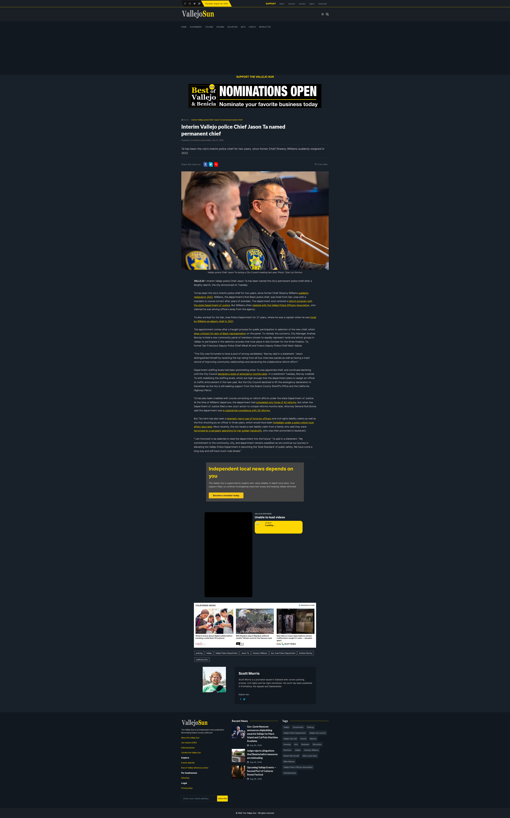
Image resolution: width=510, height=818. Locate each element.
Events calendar (188, 763)
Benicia (313, 738)
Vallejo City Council (317, 733)
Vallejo (209, 653)
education (317, 744)
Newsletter (265, 27)
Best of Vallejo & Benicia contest (194, 768)
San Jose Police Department (283, 653)
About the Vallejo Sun (190, 738)
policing (199, 653)
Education (232, 27)
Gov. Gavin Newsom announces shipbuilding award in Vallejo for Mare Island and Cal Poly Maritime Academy (262, 733)
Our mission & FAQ (189, 743)
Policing (209, 27)
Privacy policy (187, 788)
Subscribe (322, 4)
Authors (291, 4)
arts (296, 744)
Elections (287, 750)
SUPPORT (271, 3)
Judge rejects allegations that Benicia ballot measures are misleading (262, 754)
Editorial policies (188, 748)
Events (252, 27)
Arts (243, 27)
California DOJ (202, 659)
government (298, 727)
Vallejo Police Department (226, 653)
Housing (220, 27)
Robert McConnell (291, 756)
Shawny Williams (260, 653)
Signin (311, 4)
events (303, 738)
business (305, 744)
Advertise (185, 778)
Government (196, 27)
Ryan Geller (206, 140)
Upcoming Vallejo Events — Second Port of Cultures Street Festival (261, 771)
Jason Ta (245, 653)
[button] (214, 627)
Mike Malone (289, 761)
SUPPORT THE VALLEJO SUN (255, 76)
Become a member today (226, 495)
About (281, 4)
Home (183, 27)
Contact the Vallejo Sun (191, 753)
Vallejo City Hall (290, 738)
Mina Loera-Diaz (310, 756)
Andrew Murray (305, 653)
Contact (302, 4)
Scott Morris (195, 140)
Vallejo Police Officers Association (298, 767)
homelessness (290, 773)
